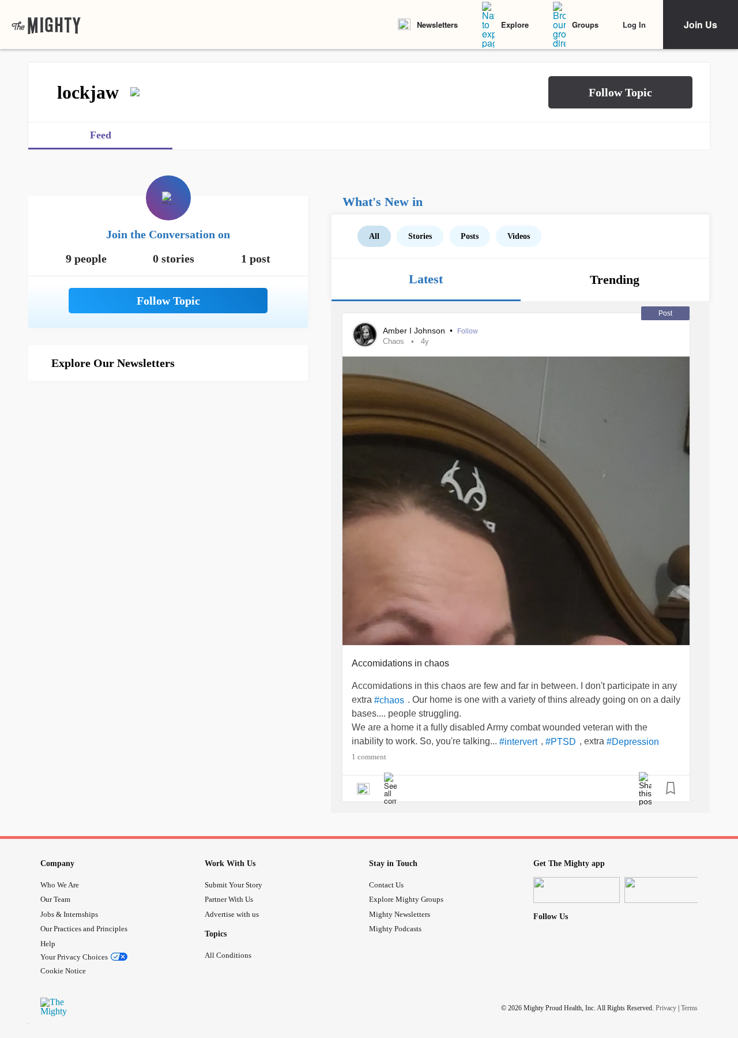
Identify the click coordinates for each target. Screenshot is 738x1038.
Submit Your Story (233, 884)
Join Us (700, 24)
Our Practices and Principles (83, 928)
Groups (585, 24)
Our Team (55, 899)
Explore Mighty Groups (406, 899)
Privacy (666, 1007)
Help (47, 943)
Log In (634, 24)
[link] (46, 25)
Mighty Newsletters (399, 914)
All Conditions (228, 955)
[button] (620, 92)
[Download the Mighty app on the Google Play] (667, 890)
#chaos (389, 700)
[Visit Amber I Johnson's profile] (364, 334)
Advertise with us (232, 914)
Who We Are (59, 884)
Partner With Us (229, 899)
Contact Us (386, 884)
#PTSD (560, 742)
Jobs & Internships (69, 914)
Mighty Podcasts (395, 928)
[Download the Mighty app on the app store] (576, 890)
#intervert (518, 742)
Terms (689, 1007)
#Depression (633, 742)
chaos (393, 341)
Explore (515, 24)
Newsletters (437, 24)
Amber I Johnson (415, 330)
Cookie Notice (63, 970)
